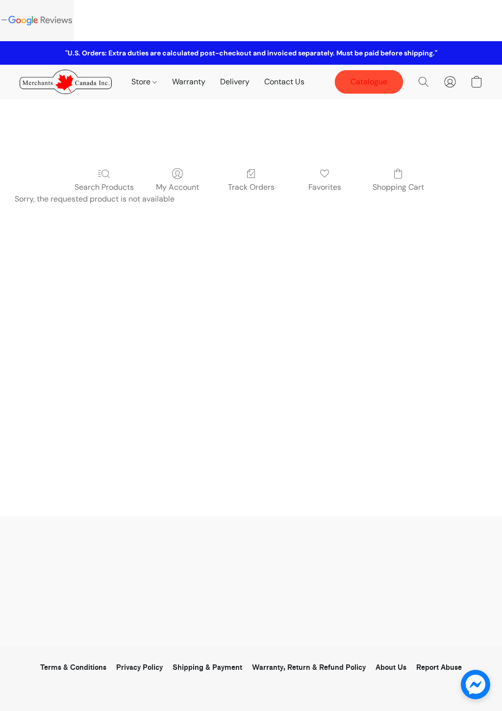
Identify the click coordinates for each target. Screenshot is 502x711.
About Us (391, 667)
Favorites (324, 187)
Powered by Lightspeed (251, 684)
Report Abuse (439, 667)
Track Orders (251, 187)
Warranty (188, 81)
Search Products (104, 187)
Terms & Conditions (73, 667)
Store (141, 81)
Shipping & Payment (207, 667)
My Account (177, 187)
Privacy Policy (139, 667)
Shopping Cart (398, 187)
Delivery (235, 81)
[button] (66, 82)
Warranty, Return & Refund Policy (309, 667)
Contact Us (284, 81)
